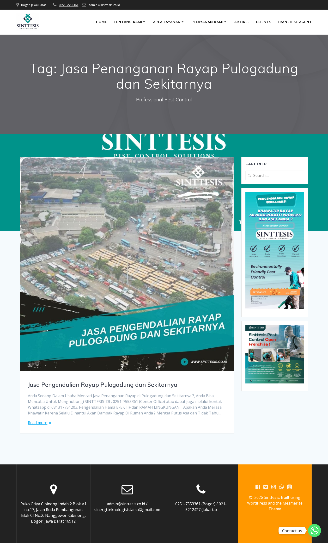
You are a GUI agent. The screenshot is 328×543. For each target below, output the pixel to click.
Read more (37, 422)
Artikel (241, 21)
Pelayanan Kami (208, 21)
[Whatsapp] (314, 530)
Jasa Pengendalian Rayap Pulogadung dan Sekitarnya (102, 384)
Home (101, 21)
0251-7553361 (68, 5)
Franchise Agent (295, 21)
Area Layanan (167, 21)
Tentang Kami (128, 21)
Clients (263, 21)
